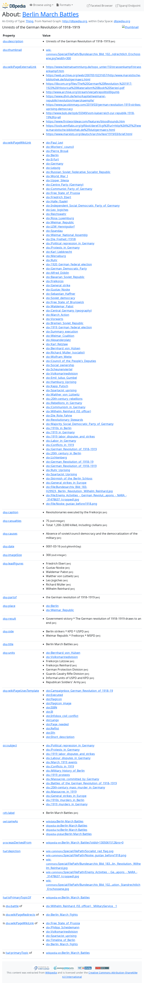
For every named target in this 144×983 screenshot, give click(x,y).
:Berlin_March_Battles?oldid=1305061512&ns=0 (84, 842)
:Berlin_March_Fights (62, 915)
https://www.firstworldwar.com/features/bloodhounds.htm (85, 121)
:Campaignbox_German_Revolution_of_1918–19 (79, 691)
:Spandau (54, 231)
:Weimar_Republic (60, 222)
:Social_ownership (60, 365)
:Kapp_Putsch (57, 386)
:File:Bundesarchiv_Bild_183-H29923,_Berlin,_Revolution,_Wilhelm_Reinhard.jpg (79, 489)
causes (10, 533)
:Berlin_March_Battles (68, 897)
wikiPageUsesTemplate (21, 691)
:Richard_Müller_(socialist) (65, 352)
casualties (12, 521)
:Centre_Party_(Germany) (64, 184)
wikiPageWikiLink (17, 143)
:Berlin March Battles (64, 821)
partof (10, 597)
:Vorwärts (54, 319)
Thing (29, 21)
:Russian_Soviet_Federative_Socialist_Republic (78, 172)
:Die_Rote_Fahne (59, 415)
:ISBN (51, 707)
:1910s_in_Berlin (58, 428)
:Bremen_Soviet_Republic (64, 323)
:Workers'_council (60, 147)
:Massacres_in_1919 (61, 792)
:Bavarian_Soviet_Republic (65, 277)
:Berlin (52, 155)
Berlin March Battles (50, 14)
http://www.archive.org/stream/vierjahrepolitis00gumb (82, 92)
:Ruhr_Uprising (58, 470)
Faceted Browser (101, 6)
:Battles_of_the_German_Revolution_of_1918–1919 (81, 783)
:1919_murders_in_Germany (66, 804)
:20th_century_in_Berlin (63, 453)
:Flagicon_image (58, 703)
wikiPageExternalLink (19, 67)
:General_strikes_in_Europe (66, 483)
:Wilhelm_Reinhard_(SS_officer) (68, 411)
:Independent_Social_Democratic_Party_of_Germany (83, 205)
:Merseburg (56, 256)
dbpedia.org (122, 21)
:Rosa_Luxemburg (60, 218)
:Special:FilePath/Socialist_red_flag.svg (79, 851)
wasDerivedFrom (17, 842)
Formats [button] (65, 5)
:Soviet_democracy (60, 298)
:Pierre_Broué (57, 151)
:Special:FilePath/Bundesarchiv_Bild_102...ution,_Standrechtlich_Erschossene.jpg (93, 885)
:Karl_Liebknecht (59, 252)
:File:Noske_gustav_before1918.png (71, 504)
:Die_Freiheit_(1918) (61, 239)
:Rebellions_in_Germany (64, 403)
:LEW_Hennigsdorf (60, 226)
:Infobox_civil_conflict (62, 716)
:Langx (52, 720)
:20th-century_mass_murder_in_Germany (75, 787)
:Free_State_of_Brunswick (65, 302)
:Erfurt (52, 159)
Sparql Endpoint (129, 6)
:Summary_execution (62, 331)
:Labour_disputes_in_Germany (68, 758)
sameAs (10, 821)
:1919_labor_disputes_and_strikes (70, 436)
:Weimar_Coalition (60, 336)
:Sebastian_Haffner (60, 294)
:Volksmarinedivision (62, 373)
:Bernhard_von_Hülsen (63, 348)
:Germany (54, 163)
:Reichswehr (56, 214)
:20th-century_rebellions (64, 399)
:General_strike (58, 285)
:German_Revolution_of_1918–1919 (71, 449)
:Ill (49, 712)
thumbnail (12, 50)
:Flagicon (54, 699)
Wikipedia (51, 972)
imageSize (12, 555)
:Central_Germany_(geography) (69, 310)
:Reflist (52, 728)
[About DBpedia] (13, 5)
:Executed (54, 695)
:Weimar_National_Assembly (67, 235)
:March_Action (57, 315)
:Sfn (50, 733)
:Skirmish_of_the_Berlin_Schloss (69, 478)
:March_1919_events (61, 762)
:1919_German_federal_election (69, 327)
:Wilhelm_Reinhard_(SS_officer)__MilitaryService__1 (81, 906)
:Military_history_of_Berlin (65, 771)
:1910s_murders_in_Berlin (65, 800)
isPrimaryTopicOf (17, 897)
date (8, 546)
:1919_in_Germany (60, 432)
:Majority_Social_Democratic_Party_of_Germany (79, 424)
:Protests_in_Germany (63, 247)
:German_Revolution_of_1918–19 (69, 462)
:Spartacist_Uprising (61, 474)
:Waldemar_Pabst (59, 306)
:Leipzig (53, 168)
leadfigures (13, 563)
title (8, 644)
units (9, 653)
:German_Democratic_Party (66, 268)
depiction (12, 851)
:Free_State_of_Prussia (63, 193)
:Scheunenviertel (59, 369)
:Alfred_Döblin (57, 273)
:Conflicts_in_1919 (60, 445)
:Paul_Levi (54, 143)
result (9, 619)
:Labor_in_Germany (61, 441)
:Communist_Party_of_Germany (69, 189)
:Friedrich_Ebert (58, 197)
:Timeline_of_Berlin (60, 940)
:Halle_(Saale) (57, 201)
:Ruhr (51, 260)
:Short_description (60, 737)
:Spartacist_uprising (61, 390)
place (9, 606)
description (13, 41)
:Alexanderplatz (58, 340)
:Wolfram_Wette (59, 357)
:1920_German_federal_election (69, 264)
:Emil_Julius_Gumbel (61, 378)
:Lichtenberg (56, 457)
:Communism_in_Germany (65, 407)
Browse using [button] (41, 5)
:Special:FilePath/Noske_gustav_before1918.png (86, 855)
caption (10, 512)
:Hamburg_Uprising (61, 382)
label (9, 813)
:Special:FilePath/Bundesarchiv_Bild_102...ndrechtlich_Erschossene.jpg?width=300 (93, 54)
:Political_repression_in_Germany (70, 243)
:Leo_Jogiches (57, 210)
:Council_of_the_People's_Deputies (71, 361)
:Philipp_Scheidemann (62, 927)
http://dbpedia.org (74, 21)
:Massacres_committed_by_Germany (72, 779)
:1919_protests (58, 775)
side (8, 631)
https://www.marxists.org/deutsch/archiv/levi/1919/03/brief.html (89, 134)
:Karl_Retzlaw (57, 344)
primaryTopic (17, 953)
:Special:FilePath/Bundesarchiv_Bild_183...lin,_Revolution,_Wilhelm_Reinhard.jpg (93, 864)
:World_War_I (57, 176)
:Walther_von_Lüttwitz (63, 394)
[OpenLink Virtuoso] (41, 968)
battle (12, 906)
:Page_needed (57, 724)
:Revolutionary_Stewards (64, 420)
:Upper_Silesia (57, 180)
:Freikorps (55, 281)
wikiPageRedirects (20, 915)
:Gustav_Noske (58, 289)
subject (10, 745)
